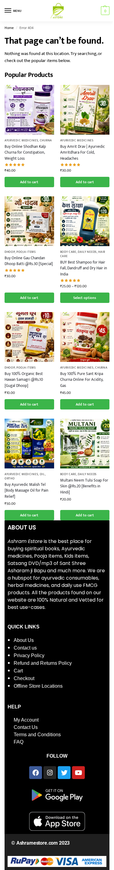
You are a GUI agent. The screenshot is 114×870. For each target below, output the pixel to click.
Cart (18, 670)
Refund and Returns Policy (43, 663)
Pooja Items (26, 251)
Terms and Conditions (37, 734)
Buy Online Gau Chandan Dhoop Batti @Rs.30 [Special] (29, 261)
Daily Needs (87, 251)
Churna (46, 140)
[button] (104, 10)
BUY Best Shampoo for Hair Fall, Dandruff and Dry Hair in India (83, 269)
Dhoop (10, 251)
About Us (24, 640)
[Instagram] (49, 772)
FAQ (18, 741)
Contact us (25, 647)
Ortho (10, 478)
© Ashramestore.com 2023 (40, 843)
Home (9, 28)
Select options (84, 298)
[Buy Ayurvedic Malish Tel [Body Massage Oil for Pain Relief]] (29, 443)
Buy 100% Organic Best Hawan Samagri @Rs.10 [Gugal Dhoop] (24, 380)
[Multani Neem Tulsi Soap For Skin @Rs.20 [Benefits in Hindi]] (85, 443)
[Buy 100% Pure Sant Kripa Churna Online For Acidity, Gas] (85, 337)
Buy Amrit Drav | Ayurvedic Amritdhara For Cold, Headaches (82, 153)
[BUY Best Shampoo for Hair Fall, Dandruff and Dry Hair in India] (85, 221)
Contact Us (26, 727)
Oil (42, 474)
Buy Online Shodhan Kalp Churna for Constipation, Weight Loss (25, 153)
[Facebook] (35, 772)
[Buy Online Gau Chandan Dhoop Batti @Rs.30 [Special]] (29, 221)
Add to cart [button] (29, 182)
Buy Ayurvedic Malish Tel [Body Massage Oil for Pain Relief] (26, 491)
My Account (26, 720)
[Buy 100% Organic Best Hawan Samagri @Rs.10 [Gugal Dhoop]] (29, 337)
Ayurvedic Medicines (21, 140)
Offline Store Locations (38, 686)
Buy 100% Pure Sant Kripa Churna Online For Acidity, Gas (81, 380)
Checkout (24, 678)
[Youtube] (78, 772)
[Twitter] (64, 772)
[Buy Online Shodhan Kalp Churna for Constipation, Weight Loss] (29, 110)
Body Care (68, 251)
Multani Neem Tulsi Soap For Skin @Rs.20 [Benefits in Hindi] (84, 487)
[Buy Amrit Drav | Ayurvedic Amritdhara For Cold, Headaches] (85, 110)
